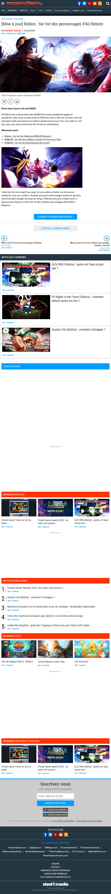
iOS (3, 10)
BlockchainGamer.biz (35, 851)
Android (10, 33)
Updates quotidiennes (57, 810)
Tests (40, 10)
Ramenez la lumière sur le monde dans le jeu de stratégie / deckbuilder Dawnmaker (51, 606)
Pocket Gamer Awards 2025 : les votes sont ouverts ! (53, 522)
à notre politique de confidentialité (89, 821)
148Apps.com (51, 847)
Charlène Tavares (13, 30)
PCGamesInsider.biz (90, 847)
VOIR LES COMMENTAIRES (55, 228)
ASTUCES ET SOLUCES (12, 19)
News (33, 10)
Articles (49, 10)
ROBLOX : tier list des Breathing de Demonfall (26, 143)
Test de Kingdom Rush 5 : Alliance (17, 661)
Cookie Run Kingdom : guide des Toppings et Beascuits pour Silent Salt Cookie (48, 625)
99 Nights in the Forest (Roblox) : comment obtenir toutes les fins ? (77, 299)
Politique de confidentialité (55, 877)
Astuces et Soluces (62, 10)
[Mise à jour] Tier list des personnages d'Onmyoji (21, 243)
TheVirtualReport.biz (59, 851)
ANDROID (12, 10)
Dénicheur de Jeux (94, 10)
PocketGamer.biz (69, 847)
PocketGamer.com (17, 847)
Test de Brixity (81, 661)
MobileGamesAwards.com (55, 855)
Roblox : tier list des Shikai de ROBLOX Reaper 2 (27, 136)
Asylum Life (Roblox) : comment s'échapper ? (78, 329)
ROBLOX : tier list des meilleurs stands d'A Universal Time (32, 139)
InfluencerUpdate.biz (12, 851)
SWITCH (24, 10)
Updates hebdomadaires (58, 814)
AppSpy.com (35, 847)
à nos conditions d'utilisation (63, 821)
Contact (55, 867)
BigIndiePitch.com (97, 851)
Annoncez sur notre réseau (55, 870)
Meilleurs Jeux (78, 10)
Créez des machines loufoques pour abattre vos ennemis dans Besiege (45, 615)
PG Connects (78, 851)
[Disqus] (55, 406)
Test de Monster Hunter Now (51, 661)
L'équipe (55, 864)
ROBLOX (21, 33)
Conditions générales (55, 874)
